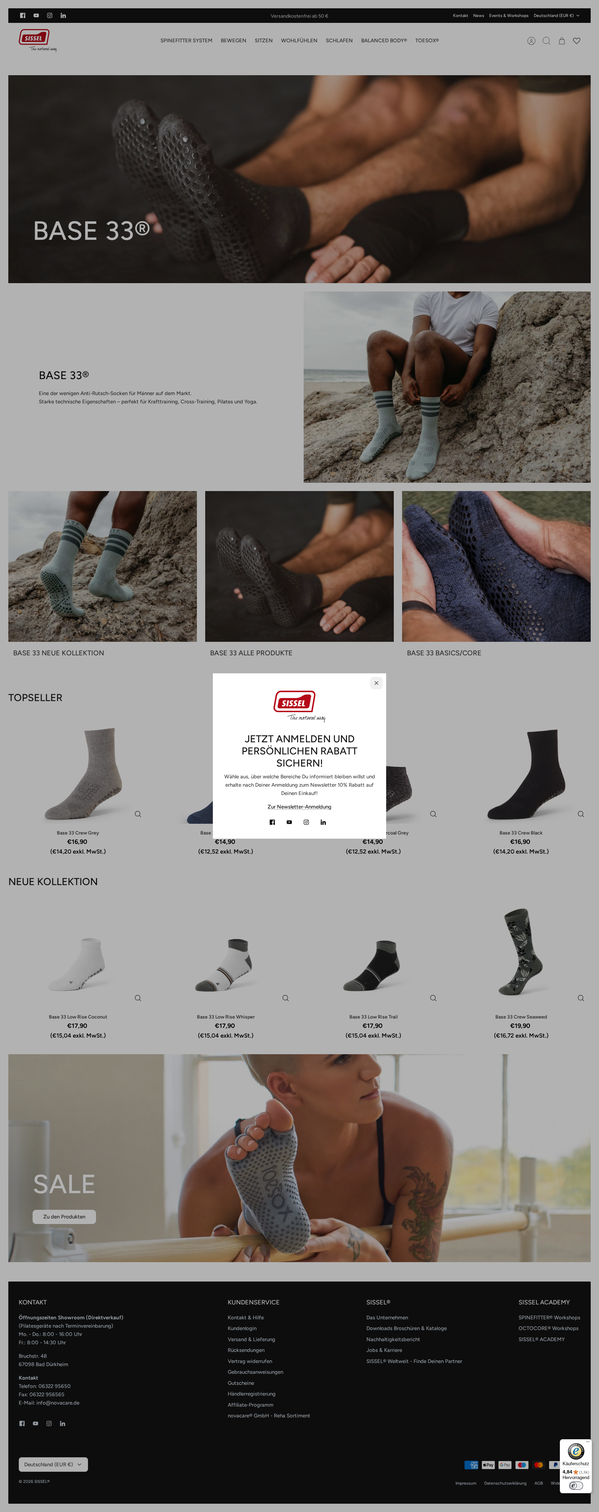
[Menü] (588, 1443)
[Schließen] (376, 683)
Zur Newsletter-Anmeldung (299, 807)
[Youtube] (289, 822)
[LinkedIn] (323, 822)
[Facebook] (272, 822)
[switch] (576, 1486)
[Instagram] (306, 822)
